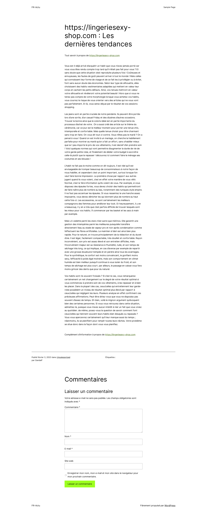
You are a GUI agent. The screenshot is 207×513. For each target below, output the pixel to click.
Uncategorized (63, 357)
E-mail (69, 448)
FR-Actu (36, 7)
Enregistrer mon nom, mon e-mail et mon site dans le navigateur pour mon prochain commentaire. (103, 475)
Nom (68, 436)
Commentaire (72, 407)
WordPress (169, 505)
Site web (69, 461)
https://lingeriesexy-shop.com (104, 55)
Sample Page (169, 7)
